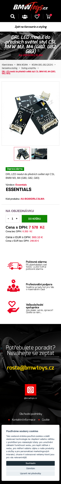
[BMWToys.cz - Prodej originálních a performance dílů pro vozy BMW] (30, 7)
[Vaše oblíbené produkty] (37, 18)
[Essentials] (32, 191)
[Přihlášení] (25, 18)
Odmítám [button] (30, 468)
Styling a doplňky (28, 68)
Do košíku (34, 219)
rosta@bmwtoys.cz (30, 368)
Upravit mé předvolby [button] (30, 473)
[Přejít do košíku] (48, 17)
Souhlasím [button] (31, 463)
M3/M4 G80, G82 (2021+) (42, 65)
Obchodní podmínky (30, 414)
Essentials (21, 184)
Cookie (46, 419)
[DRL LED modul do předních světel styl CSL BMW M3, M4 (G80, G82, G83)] (30, 113)
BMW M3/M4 (22, 65)
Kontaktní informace (23, 419)
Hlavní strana (7, 65)
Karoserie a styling (9, 68)
